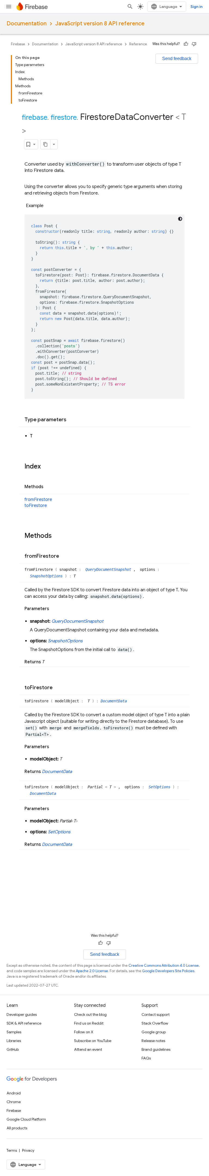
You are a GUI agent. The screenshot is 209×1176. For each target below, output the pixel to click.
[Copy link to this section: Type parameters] (71, 420)
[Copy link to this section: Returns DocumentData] (77, 771)
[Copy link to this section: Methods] (48, 487)
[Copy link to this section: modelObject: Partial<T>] (83, 821)
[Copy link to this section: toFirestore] (58, 688)
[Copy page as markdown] (45, 144)
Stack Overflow (155, 1023)
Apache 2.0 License (92, 971)
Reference (138, 44)
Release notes (153, 1040)
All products (17, 1128)
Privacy (28, 1150)
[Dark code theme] (180, 218)
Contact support (156, 1014)
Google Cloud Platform (26, 1119)
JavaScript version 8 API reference (100, 23)
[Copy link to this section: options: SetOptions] (75, 832)
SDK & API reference (24, 1023)
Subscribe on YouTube (92, 1040)
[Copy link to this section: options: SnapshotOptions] (88, 641)
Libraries (14, 1040)
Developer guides (22, 1014)
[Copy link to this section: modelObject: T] (67, 759)
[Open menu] (8, 6)
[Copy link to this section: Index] (46, 467)
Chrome (14, 1101)
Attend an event (88, 1049)
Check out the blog (90, 1014)
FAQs (146, 1058)
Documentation (27, 23)
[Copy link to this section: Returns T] (49, 662)
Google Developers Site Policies (168, 971)
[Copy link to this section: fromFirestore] (64, 556)
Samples (14, 1031)
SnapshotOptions (47, 576)
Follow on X (83, 1031)
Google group (154, 1031)
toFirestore (35, 505)
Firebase (18, 44)
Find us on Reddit (88, 1023)
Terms (12, 1150)
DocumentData (114, 701)
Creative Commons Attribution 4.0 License (163, 965)
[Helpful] (186, 44)
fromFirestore (38, 499)
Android (14, 1093)
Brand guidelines (156, 1049)
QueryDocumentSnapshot (109, 569)
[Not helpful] (194, 44)
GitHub (13, 1049)
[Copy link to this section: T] (38, 436)
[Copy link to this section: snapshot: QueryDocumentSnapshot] (108, 621)
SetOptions (161, 787)
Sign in (196, 6)
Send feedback (176, 58)
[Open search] (130, 6)
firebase (34, 117)
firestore (64, 117)
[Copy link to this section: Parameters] (54, 608)
